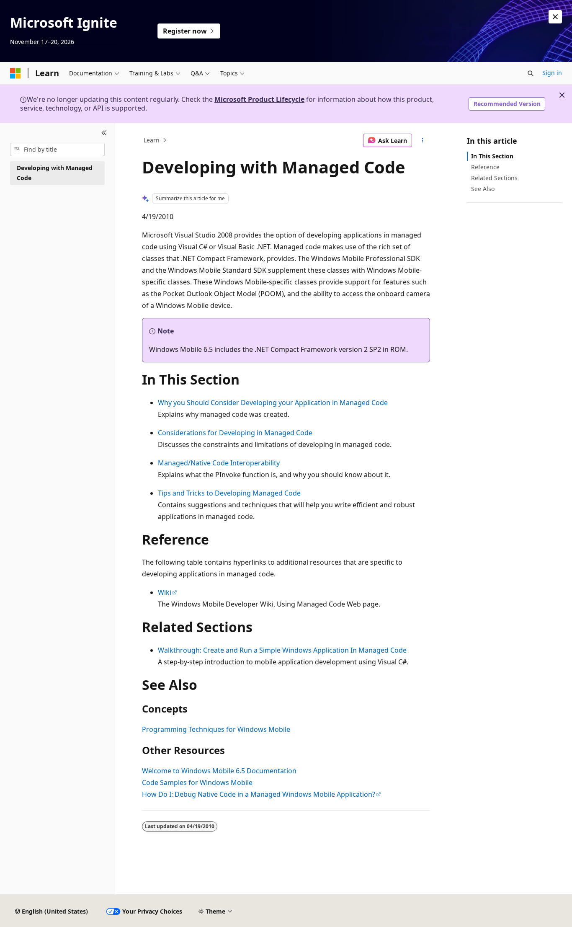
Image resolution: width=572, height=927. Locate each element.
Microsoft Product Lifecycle (259, 99)
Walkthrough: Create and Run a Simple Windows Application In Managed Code (282, 650)
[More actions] (422, 140)
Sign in (552, 73)
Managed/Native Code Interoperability (219, 462)
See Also (483, 189)
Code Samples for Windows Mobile (197, 782)
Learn (152, 140)
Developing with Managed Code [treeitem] (55, 173)
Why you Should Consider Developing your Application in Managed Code (273, 402)
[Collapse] (104, 133)
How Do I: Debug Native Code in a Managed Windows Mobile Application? (258, 794)
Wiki (164, 592)
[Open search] (530, 73)
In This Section (492, 156)
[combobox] (57, 149)
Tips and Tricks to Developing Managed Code (229, 493)
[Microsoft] (15, 73)
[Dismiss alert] (555, 16)
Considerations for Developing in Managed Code (235, 432)
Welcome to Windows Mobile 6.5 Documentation (219, 770)
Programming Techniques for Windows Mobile (216, 729)
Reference (485, 167)
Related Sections (494, 178)
